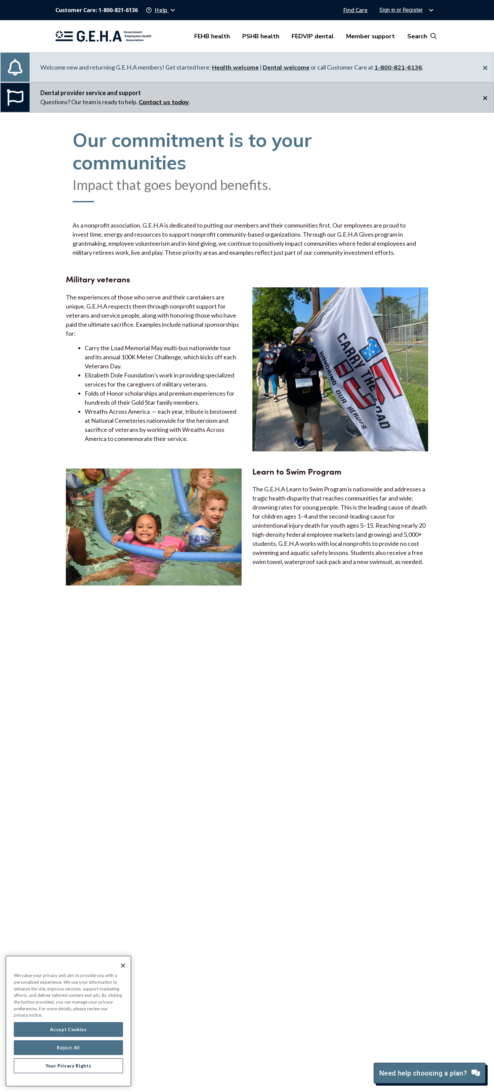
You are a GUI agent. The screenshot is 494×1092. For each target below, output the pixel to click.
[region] (68, 1021)
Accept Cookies (68, 1029)
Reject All (68, 1047)
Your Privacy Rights (68, 1065)
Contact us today (164, 102)
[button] (160, 10)
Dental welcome (286, 67)
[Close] (123, 965)
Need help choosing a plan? (424, 1073)
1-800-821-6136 (398, 67)
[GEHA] (103, 36)
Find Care (355, 10)
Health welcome (235, 67)
